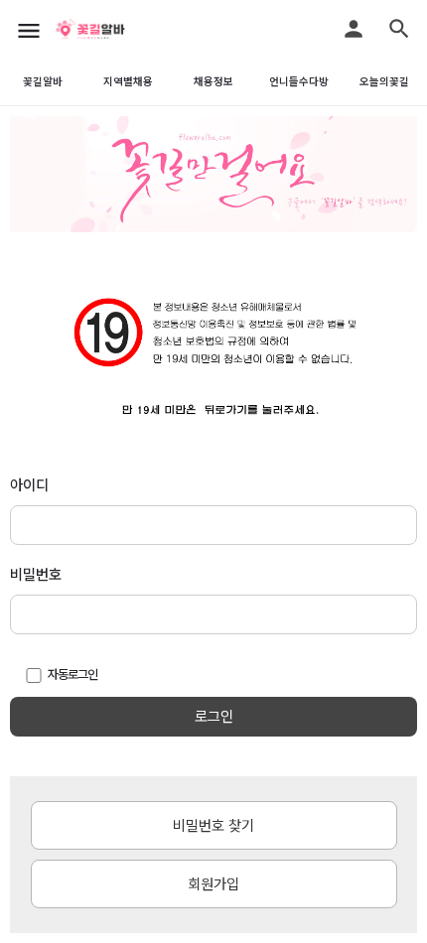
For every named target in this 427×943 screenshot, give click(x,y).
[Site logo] (114, 30)
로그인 (214, 717)
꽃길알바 (43, 81)
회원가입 (213, 884)
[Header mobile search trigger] (399, 29)
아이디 (29, 485)
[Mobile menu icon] (29, 30)
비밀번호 (36, 575)
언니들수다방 (299, 81)
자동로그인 (72, 674)
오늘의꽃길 (384, 81)
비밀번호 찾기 (213, 826)
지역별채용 (128, 81)
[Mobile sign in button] (353, 29)
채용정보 (213, 81)
